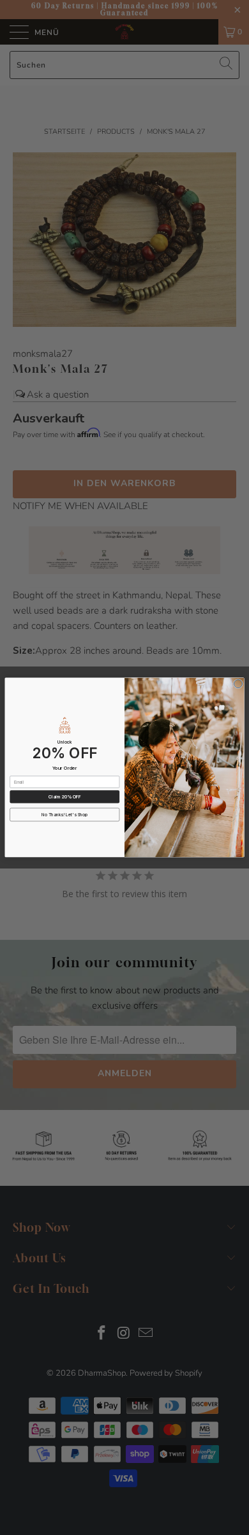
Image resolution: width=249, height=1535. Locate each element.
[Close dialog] (238, 684)
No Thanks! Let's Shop (64, 815)
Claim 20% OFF (65, 796)
